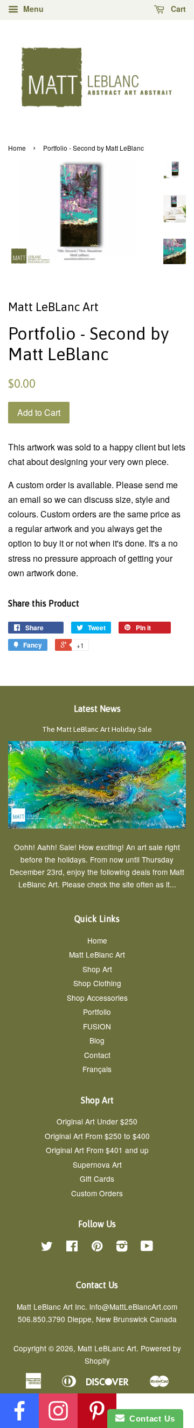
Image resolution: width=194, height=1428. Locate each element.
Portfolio (97, 1011)
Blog (97, 1040)
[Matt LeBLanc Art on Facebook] (72, 1247)
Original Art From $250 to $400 (97, 1135)
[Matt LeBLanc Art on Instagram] (122, 1247)
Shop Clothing (97, 983)
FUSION (97, 1026)
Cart (177, 8)
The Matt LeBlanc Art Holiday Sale (97, 729)
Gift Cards (97, 1178)
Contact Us (149, 1418)
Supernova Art (97, 1164)
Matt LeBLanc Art (107, 1348)
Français (97, 1068)
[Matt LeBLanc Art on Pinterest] (97, 1247)
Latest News (97, 708)
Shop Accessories (97, 997)
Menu (32, 8)
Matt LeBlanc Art (97, 954)
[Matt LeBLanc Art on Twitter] (47, 1247)
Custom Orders (97, 1193)
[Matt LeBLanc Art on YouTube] (147, 1247)
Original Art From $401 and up (97, 1149)
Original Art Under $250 (97, 1121)
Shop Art (97, 969)
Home (17, 147)
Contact (97, 1054)
